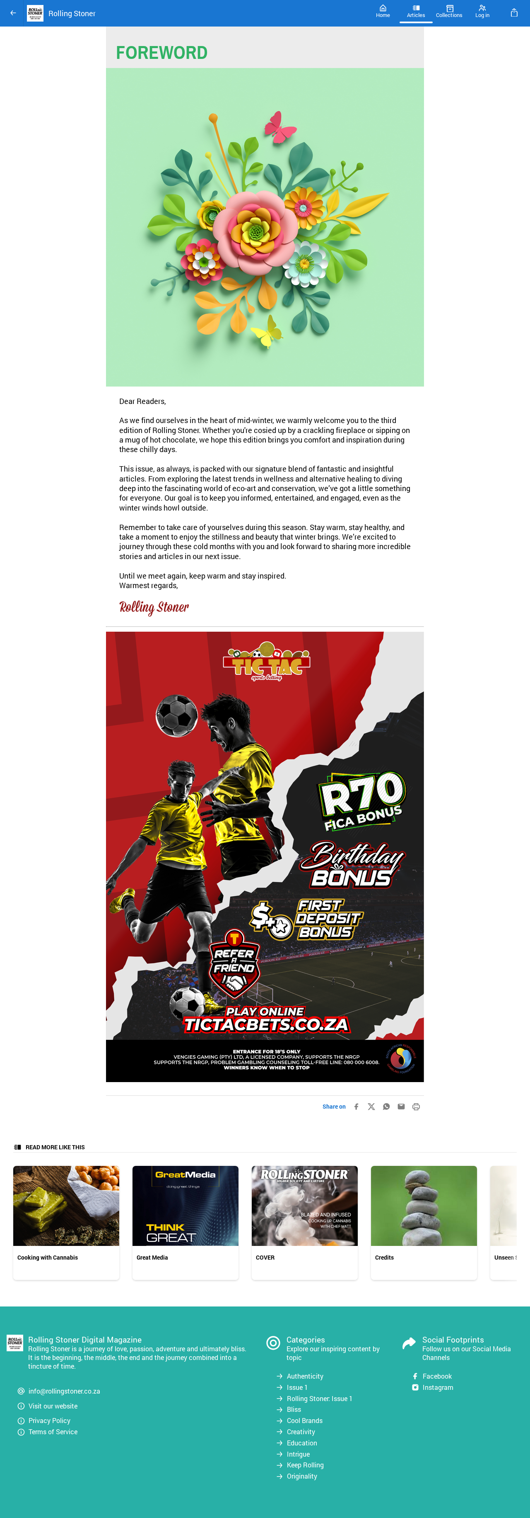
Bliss (294, 1409)
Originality (302, 1476)
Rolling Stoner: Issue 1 (320, 1398)
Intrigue (298, 1454)
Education (302, 1443)
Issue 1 (297, 1387)
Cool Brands (305, 1420)
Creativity (301, 1432)
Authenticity (305, 1376)
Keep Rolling (305, 1465)
